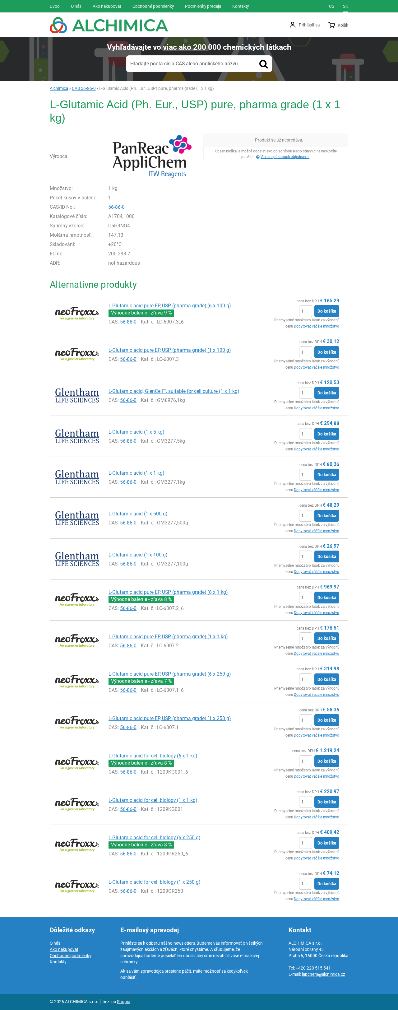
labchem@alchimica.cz (323, 974)
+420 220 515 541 (313, 968)
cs (331, 6)
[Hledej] (263, 63)
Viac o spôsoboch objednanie (285, 157)
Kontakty (58, 961)
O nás (55, 943)
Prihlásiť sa (309, 24)
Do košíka (326, 311)
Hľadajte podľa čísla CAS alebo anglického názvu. (184, 64)
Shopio (123, 1001)
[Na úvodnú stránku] (109, 25)
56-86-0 (116, 207)
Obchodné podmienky (70, 955)
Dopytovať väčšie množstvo (316, 326)
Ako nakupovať (64, 949)
